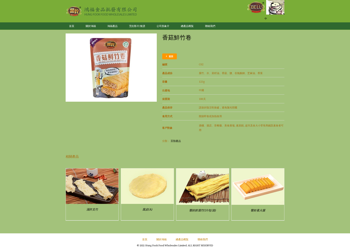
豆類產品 (176, 141)
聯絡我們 (203, 239)
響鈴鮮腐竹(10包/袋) (202, 210)
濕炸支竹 (92, 209)
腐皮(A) (147, 209)
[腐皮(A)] (147, 170)
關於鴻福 (161, 239)
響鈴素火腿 (258, 210)
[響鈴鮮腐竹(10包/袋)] (202, 170)
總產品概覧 (182, 239)
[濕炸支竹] (92, 170)
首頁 (144, 239)
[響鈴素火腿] (258, 170)
